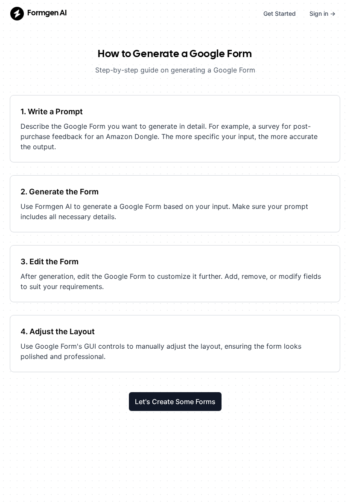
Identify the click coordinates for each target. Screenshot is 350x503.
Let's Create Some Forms (175, 401)
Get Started (279, 13)
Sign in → (322, 13)
